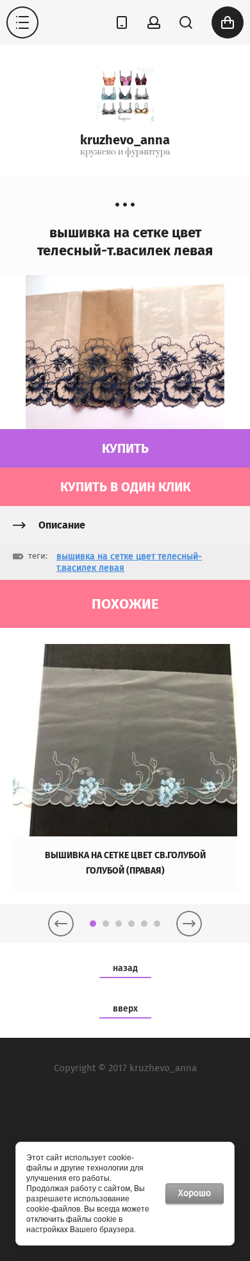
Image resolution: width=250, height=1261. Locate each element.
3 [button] (118, 923)
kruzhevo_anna (125, 140)
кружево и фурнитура (125, 152)
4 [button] (131, 923)
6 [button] (157, 923)
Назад (125, 968)
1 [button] (93, 923)
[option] (125, 768)
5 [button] (144, 923)
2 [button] (106, 923)
